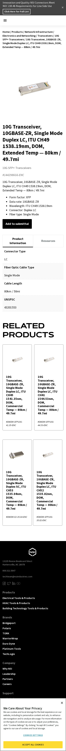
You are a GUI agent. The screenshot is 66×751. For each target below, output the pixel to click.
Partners (8, 679)
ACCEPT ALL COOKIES (32, 744)
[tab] (18, 241)
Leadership (9, 673)
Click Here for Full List (16, 11)
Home (6, 31)
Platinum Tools (12, 648)
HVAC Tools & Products (16, 603)
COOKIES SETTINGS (33, 735)
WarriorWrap (10, 638)
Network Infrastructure (39, 31)
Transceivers (45, 35)
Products (17, 31)
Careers (7, 684)
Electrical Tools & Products (19, 598)
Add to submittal (17, 224)
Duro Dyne (9, 643)
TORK (6, 633)
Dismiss (63, 8)
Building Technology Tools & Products (25, 608)
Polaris (7, 628)
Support (8, 693)
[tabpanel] (33, 281)
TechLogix (9, 654)
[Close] (62, 703)
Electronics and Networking (19, 35)
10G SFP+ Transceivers (17, 168)
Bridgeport (9, 623)
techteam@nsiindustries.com (17, 576)
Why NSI (7, 668)
